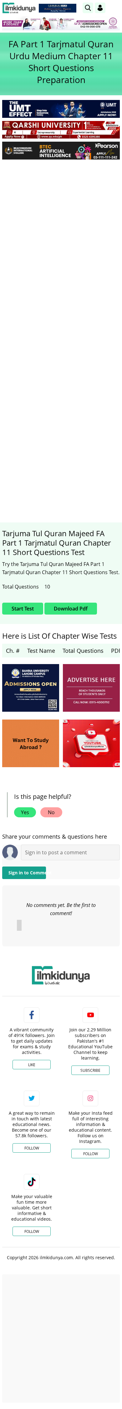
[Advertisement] (61, 228)
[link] (57, 8)
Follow (31, 1148)
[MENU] (115, 8)
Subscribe (90, 1070)
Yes (25, 812)
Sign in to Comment (27, 873)
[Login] (100, 8)
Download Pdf (71, 608)
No (51, 812)
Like (31, 1064)
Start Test (23, 608)
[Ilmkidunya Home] (19, 8)
